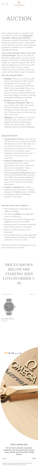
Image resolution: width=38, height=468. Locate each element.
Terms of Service (17, 464)
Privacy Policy (7, 464)
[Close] (35, 357)
